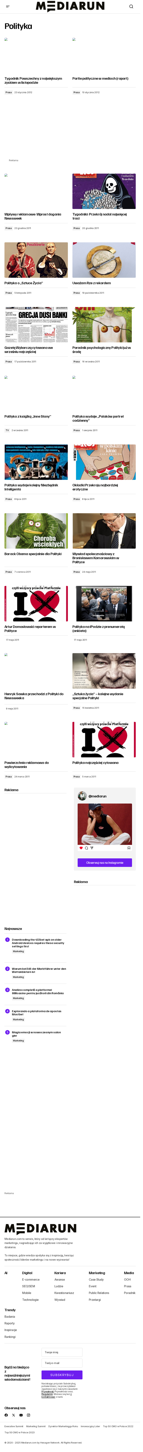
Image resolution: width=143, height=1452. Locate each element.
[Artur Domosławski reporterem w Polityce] (36, 603)
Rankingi (9, 1337)
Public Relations (99, 1293)
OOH (127, 1279)
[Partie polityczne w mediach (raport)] (104, 55)
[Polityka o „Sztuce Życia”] (36, 260)
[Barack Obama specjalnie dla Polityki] (36, 531)
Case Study (96, 1279)
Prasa (9, 92)
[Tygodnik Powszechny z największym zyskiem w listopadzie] (36, 55)
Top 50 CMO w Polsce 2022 (118, 1426)
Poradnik (130, 1293)
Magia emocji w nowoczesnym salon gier (36, 1034)
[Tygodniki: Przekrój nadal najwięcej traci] (104, 191)
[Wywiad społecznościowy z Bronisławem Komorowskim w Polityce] (104, 531)
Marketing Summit (35, 1426)
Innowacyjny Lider (90, 1426)
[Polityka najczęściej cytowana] (104, 739)
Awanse (59, 1279)
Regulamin (47, 1394)
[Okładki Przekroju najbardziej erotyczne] (104, 462)
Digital (27, 1272)
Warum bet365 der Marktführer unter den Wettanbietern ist (39, 970)
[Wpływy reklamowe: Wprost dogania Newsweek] (36, 191)
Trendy (9, 1309)
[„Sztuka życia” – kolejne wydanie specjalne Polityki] (104, 671)
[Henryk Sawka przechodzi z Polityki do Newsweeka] (36, 671)
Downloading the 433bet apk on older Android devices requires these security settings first (38, 943)
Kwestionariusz (64, 1293)
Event (92, 1286)
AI (5, 1272)
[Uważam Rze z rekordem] (104, 260)
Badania (9, 1316)
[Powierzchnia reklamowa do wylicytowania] (36, 739)
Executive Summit (13, 1426)
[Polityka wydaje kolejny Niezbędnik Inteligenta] (36, 462)
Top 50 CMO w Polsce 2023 (19, 1432)
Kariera (60, 1272)
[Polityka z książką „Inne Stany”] (36, 393)
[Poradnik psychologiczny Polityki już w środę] (104, 325)
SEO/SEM (28, 1286)
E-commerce (30, 1279)
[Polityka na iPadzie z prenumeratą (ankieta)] (104, 603)
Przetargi (95, 1300)
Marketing (18, 951)
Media (129, 1272)
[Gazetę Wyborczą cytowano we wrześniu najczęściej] (36, 325)
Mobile (26, 1293)
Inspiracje (10, 1330)
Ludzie (58, 1286)
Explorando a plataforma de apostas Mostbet (36, 1013)
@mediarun (97, 796)
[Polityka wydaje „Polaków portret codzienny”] (104, 393)
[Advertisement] (71, 132)
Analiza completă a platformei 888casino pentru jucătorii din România (38, 991)
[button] (7, 6)
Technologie (30, 1300)
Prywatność (48, 1391)
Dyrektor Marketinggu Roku (63, 1426)
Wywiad (59, 1300)
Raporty (9, 1323)
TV (7, 430)
